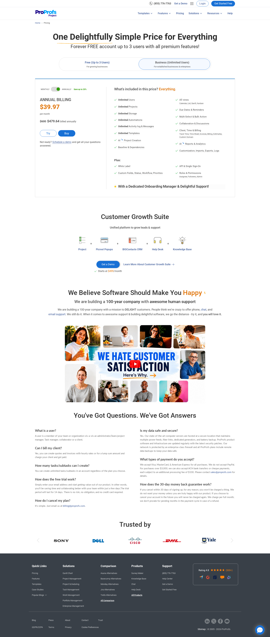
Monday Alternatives (110, 584)
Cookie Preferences (90, 627)
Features (163, 13)
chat (203, 309)
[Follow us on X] (213, 621)
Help (230, 13)
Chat (133, 584)
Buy (66, 133)
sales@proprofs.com (220, 472)
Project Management (72, 578)
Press (51, 620)
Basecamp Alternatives (111, 578)
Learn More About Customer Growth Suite (147, 264)
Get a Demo (180, 3)
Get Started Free (223, 3)
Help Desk (135, 589)
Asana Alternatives (109, 573)
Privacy (68, 627)
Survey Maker (137, 573)
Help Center (167, 578)
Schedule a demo (61, 142)
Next (231, 541)
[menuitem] (160, 3)
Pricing (180, 13)
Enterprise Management (133, 15)
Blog (34, 620)
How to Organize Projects (118, 13)
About (67, 620)
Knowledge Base (138, 578)
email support (56, 314)
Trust (100, 620)
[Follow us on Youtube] (227, 621)
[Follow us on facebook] (220, 621)
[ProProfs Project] (46, 13)
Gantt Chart (68, 573)
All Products (136, 595)
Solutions (194, 13)
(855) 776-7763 (162, 3)
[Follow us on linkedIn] (207, 621)
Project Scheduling (71, 584)
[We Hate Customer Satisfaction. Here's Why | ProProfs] (135, 363)
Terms (51, 627)
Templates (144, 13)
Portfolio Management (132, 10)
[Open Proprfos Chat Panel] (260, 630)
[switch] (55, 89)
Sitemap (202, 629)
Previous (38, 541)
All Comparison (107, 600)
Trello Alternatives (109, 595)
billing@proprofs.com (74, 506)
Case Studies (38, 589)
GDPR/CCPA (37, 627)
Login (202, 3)
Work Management (71, 595)
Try (48, 133)
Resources (213, 13)
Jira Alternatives (108, 589)
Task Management (71, 589)
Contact (85, 620)
